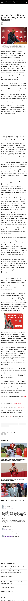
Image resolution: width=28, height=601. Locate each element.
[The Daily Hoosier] (14, 2)
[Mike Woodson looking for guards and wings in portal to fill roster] (14, 35)
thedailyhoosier (17, 403)
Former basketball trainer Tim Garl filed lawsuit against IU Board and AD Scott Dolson (13, 499)
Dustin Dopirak (8, 22)
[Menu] (2, 2)
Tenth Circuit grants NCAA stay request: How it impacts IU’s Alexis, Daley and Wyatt (13, 460)
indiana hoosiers (14, 423)
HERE (24, 396)
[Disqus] (14, 520)
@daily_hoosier (21, 407)
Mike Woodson (22, 423)
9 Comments (3, 24)
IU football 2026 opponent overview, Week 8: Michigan (13, 579)
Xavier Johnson (5, 426)
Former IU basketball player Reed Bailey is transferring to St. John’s (12, 479)
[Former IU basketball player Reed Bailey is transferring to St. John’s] (14, 470)
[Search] (26, 2)
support (11, 416)
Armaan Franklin (5, 423)
